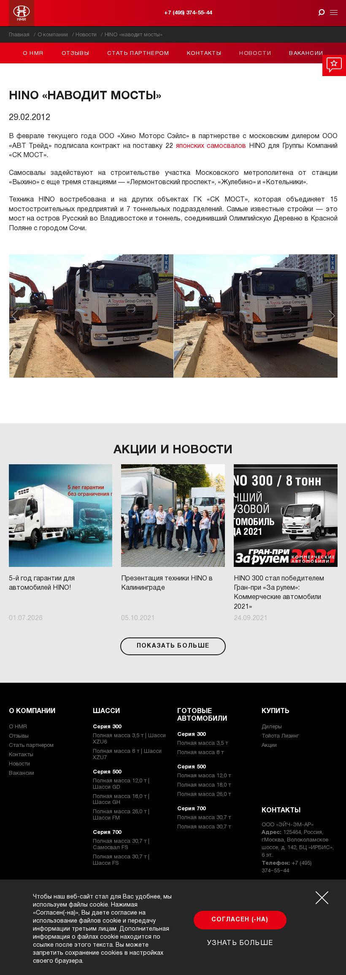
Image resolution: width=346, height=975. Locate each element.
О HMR (33, 53)
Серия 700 (107, 832)
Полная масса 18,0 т (204, 785)
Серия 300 (107, 727)
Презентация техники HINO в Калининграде (167, 583)
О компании (32, 711)
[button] (91, 316)
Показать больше (173, 646)
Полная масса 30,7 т (204, 817)
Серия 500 (107, 772)
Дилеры (272, 727)
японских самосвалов (211, 146)
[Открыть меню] (332, 13)
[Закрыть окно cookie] (322, 898)
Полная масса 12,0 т (204, 776)
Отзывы (75, 53)
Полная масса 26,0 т (204, 794)
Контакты (204, 53)
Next (331, 316)
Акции (269, 745)
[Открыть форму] (321, 12)
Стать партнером (138, 53)
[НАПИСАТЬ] (334, 65)
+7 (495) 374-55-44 (188, 13)
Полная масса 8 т (200, 752)
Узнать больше (240, 943)
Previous (14, 316)
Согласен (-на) (239, 920)
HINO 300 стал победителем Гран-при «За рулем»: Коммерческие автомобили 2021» (279, 593)
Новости (255, 53)
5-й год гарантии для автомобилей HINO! (42, 583)
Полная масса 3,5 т (202, 743)
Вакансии (306, 53)
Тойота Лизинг (280, 736)
